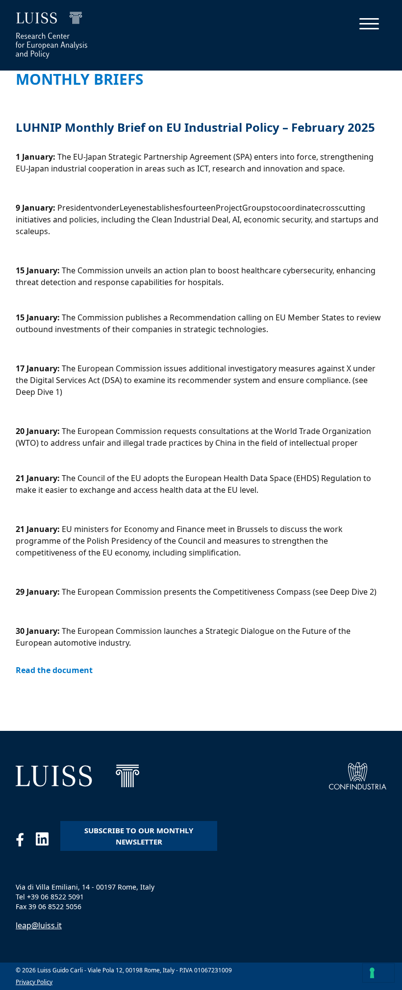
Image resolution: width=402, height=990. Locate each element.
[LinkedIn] (48, 841)
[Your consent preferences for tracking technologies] (378, 973)
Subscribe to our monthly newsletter (138, 835)
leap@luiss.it (39, 925)
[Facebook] (26, 841)
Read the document (54, 670)
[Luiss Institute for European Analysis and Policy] (77, 776)
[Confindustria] (357, 776)
